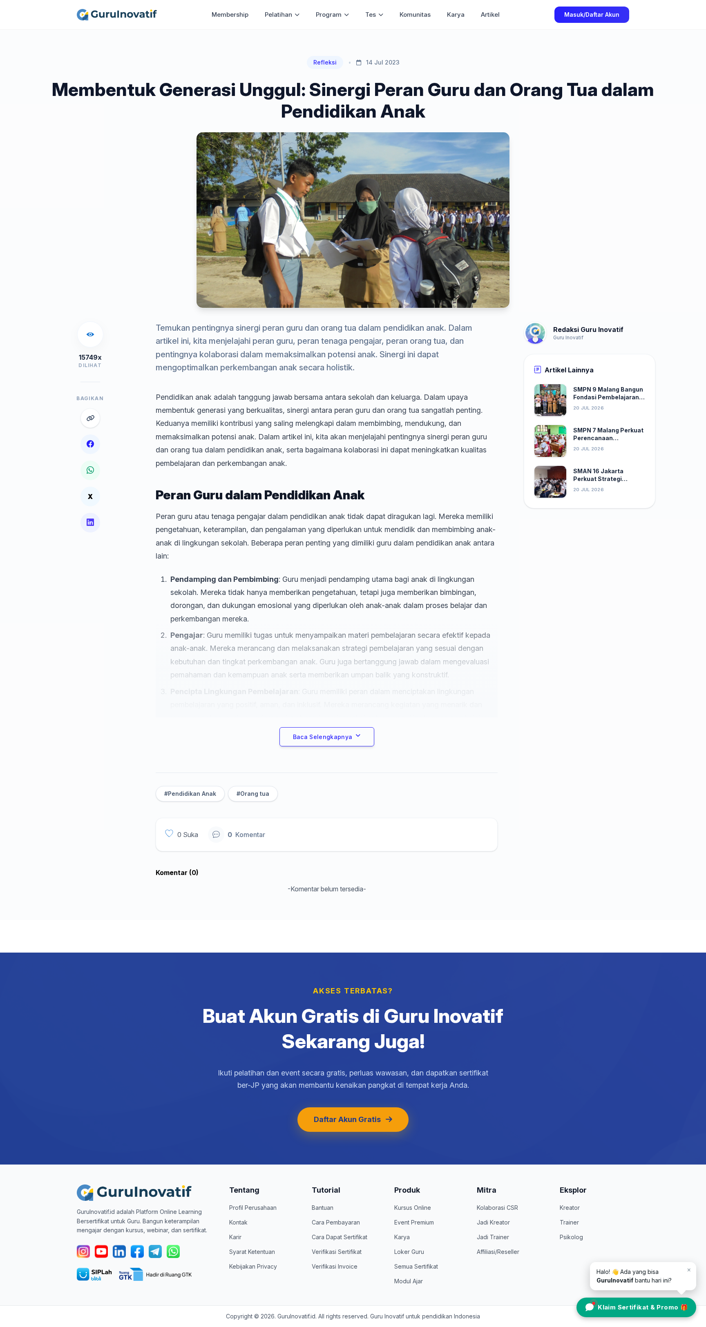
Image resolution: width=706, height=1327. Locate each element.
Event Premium (414, 1222)
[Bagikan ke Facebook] (90, 444)
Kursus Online (412, 1207)
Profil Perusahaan (253, 1207)
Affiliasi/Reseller (498, 1251)
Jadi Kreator (493, 1222)
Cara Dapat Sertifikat (339, 1236)
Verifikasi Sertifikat (337, 1251)
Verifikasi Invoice (334, 1266)
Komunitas (415, 14)
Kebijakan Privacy (253, 1266)
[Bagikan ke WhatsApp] (90, 470)
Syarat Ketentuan (252, 1251)
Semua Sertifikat (416, 1266)
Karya (456, 14)
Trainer (569, 1222)
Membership (230, 14)
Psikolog (571, 1236)
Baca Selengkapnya (323, 736)
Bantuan (322, 1207)
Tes (370, 14)
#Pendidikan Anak (190, 793)
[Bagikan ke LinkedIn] (90, 522)
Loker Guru (409, 1251)
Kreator (570, 1207)
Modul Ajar (408, 1281)
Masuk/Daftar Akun (591, 14)
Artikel (490, 14)
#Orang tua (253, 793)
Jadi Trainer (493, 1236)
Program (329, 14)
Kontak (238, 1222)
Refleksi (325, 62)
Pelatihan (278, 14)
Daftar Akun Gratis (347, 1119)
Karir (235, 1236)
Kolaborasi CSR (497, 1207)
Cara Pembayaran (336, 1222)
